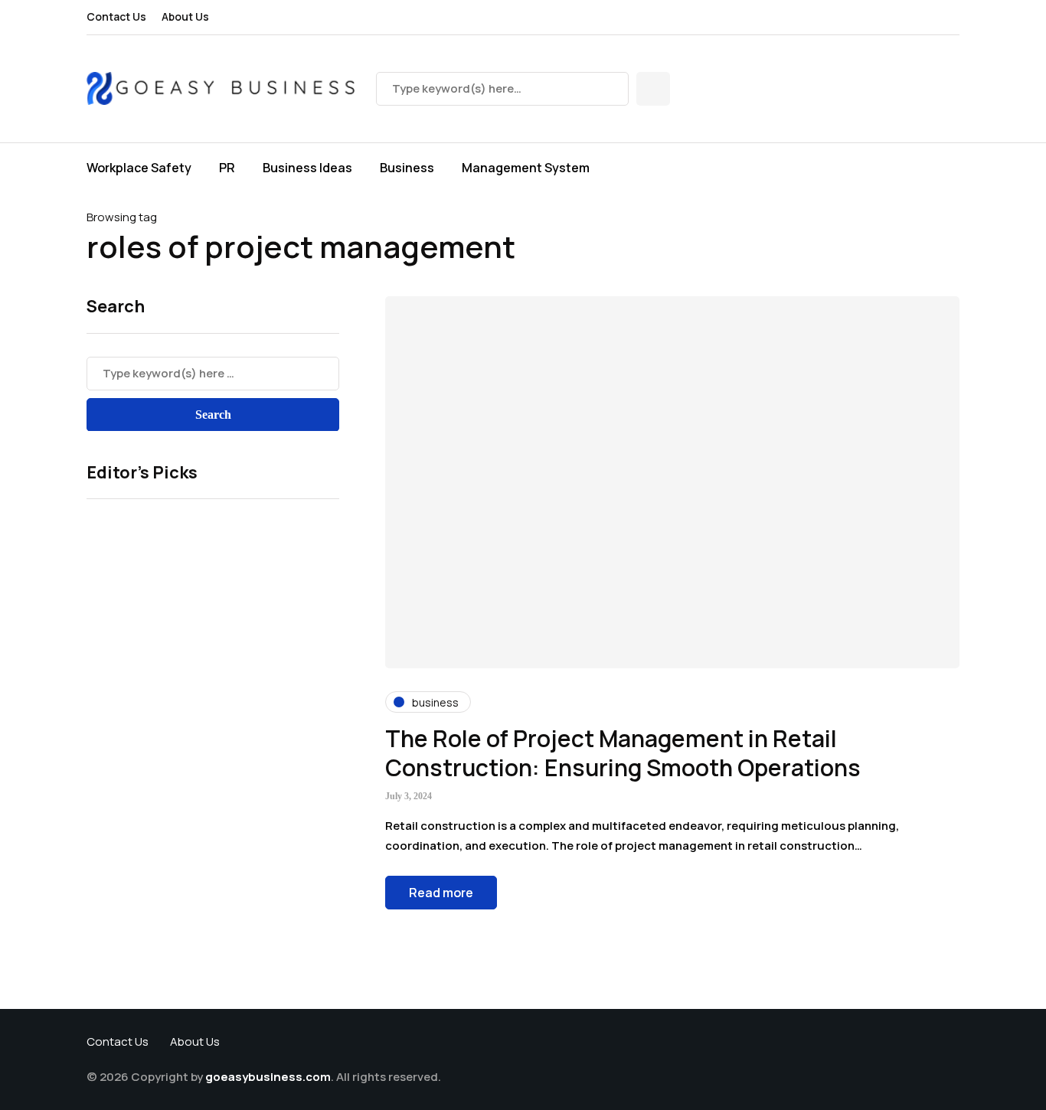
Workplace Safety (139, 167)
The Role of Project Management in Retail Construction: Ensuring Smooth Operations (623, 753)
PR (227, 167)
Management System (526, 167)
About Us (185, 16)
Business (407, 167)
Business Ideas (307, 167)
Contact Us (116, 16)
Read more (441, 892)
